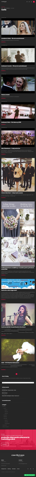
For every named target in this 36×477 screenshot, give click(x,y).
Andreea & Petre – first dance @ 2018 (11, 122)
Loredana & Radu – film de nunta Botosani (12, 38)
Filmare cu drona (5, 426)
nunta (5, 328)
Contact (18, 468)
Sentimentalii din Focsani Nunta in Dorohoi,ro (13, 327)
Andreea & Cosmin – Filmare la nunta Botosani (14, 66)
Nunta (28, 364)
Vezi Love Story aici (22, 331)
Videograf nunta (3, 468)
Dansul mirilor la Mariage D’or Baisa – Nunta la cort (10, 395)
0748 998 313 (21, 461)
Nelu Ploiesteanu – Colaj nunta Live (10, 148)
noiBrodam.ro (3, 461)
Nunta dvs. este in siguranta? (9, 290)
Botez (5, 420)
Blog (3, 406)
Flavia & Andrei (5, 95)
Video (4, 418)
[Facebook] (27, 2)
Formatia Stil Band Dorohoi (26, 365)
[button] (29, 475)
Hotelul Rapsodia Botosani (5, 365)
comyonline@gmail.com (23, 463)
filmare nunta (3, 465)
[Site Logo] (4, 1)
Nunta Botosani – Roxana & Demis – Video (9, 390)
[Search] (33, 382)
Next (19, 374)
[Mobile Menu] (34, 2)
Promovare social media (5, 463)
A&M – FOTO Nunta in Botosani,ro (10, 362)
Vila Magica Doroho (14, 328)
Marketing (9, 468)
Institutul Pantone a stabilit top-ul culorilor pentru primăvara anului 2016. (17, 268)
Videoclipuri (6, 423)
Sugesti (5, 416)
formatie (3, 330)
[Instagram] (29, 2)
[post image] (18, 27)
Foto (4, 408)
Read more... (3, 41)
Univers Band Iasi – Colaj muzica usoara (12, 193)
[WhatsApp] (31, 2)
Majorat (6, 411)
